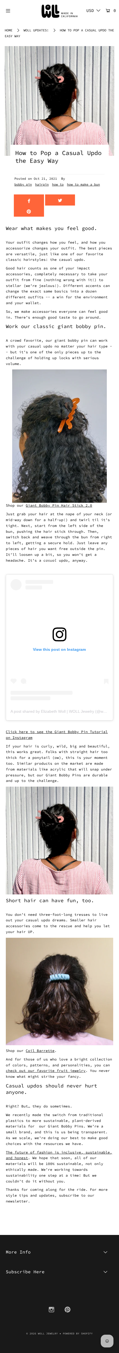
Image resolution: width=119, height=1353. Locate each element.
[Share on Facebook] (29, 200)
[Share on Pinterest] (29, 211)
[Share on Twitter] (60, 200)
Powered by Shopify (78, 1333)
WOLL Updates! (36, 30)
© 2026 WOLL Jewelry (42, 1333)
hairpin (42, 184)
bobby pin (23, 184)
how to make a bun (83, 184)
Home (8, 30)
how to (58, 184)
